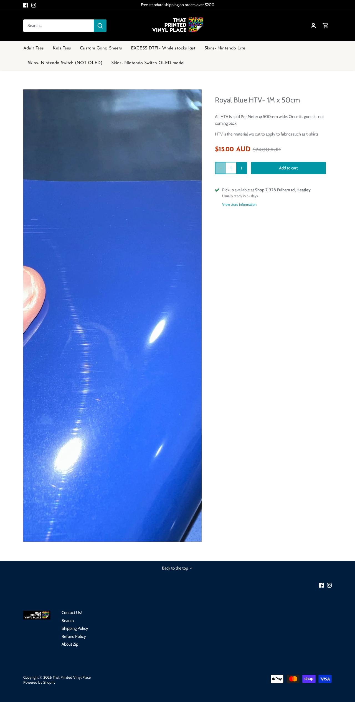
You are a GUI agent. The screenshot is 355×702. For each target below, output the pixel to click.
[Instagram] (33, 5)
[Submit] (100, 25)
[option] (112, 315)
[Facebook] (25, 5)
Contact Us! (72, 612)
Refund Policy (74, 636)
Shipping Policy (75, 628)
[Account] (313, 25)
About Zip (70, 644)
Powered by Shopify (39, 682)
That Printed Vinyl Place (72, 677)
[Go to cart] (325, 25)
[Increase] (241, 168)
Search (68, 620)
